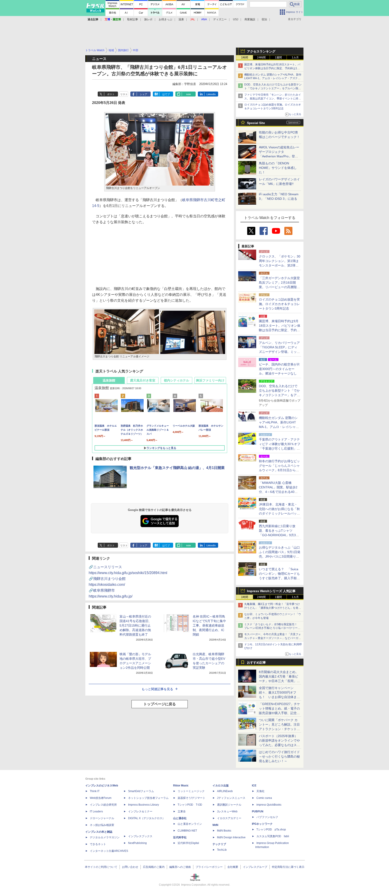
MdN (215, 825)
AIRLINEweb (225, 791)
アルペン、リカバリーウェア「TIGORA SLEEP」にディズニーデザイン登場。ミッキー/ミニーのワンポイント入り (279, 352)
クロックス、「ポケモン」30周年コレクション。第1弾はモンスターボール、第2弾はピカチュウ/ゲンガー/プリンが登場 (279, 265)
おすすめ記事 (256, 662)
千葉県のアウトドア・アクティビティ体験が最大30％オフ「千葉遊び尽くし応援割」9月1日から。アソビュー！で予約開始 (279, 448)
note (188, 94)
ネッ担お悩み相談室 (102, 825)
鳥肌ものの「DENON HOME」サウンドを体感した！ (278, 167)
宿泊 (264, 19)
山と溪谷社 (180, 818)
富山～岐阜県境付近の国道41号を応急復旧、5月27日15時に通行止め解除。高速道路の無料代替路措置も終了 (136, 625)
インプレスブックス (140, 836)
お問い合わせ (130, 867)
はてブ (166, 94)
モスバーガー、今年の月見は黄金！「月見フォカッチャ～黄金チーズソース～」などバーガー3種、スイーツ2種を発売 (272, 638)
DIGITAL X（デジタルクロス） (146, 818)
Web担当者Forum (100, 798)
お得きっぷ (165, 19)
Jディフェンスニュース (231, 798)
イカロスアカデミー (229, 818)
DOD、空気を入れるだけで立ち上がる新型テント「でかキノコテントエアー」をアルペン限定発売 (273, 88)
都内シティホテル (176, 380)
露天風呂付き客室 (142, 380)
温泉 (181, 19)
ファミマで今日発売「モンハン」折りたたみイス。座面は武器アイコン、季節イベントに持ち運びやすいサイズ (272, 98)
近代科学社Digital (188, 843)
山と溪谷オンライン (190, 823)
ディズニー (220, 19)
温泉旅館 (109, 380)
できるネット (98, 844)
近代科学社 (180, 837)
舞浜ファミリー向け (210, 380)
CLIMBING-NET (187, 830)
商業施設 (249, 19)
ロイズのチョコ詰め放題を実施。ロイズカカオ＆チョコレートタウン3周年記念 (279, 304)
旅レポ (148, 19)
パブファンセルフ (267, 817)
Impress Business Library (143, 804)
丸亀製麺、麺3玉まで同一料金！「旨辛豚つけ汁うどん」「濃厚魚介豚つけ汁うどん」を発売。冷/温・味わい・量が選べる (272, 607)
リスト (124, 94)
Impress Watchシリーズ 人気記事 (271, 591)
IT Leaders (96, 811)
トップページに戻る (159, 704)
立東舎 (182, 811)
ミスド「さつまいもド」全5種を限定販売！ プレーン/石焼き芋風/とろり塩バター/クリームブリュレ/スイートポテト (272, 628)
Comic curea (264, 798)
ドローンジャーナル (102, 818)
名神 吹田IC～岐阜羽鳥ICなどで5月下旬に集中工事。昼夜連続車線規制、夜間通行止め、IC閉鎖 (209, 625)
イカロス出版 (221, 785)
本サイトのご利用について (101, 867)
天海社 (260, 791)
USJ (235, 19)
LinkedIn (211, 94)
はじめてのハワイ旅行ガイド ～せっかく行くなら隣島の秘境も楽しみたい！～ (279, 756)
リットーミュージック (191, 791)
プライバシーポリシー (209, 867)
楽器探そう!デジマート (191, 798)
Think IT (95, 791)
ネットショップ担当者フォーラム (148, 798)
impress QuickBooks (268, 804)
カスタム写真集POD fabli (272, 836)
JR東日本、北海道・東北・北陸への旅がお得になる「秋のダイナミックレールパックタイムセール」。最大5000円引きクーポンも (279, 513)
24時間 (261, 57)
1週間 (278, 57)
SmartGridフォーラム (141, 791)
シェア (143, 94)
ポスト (111, 94)
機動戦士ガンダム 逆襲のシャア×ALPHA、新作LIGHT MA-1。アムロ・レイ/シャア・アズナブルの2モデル (272, 78)
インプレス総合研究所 (103, 804)
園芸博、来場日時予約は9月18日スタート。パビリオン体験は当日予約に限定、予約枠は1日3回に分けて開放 (272, 68)
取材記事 (132, 19)
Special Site (256, 123)
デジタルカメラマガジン (105, 837)
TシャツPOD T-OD (190, 804)
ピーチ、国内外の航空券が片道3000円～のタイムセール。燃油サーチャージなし (279, 369)
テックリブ (219, 844)
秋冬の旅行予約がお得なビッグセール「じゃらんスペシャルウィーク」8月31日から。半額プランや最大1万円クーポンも (279, 470)
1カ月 (295, 57)
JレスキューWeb (227, 811)
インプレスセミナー (140, 811)
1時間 (244, 57)
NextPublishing (137, 843)
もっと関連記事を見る (157, 689)
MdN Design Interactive (231, 837)
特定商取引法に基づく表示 (288, 867)
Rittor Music (181, 785)
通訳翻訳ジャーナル (229, 804)
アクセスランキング (261, 51)
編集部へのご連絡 (180, 867)
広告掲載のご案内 (154, 867)
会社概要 (232, 867)
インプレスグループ (255, 867)
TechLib (222, 849)
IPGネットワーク (262, 823)
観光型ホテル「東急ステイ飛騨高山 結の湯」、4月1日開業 (177, 468)
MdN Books (224, 830)
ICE (254, 785)
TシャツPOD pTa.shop (271, 829)
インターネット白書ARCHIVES (109, 851)
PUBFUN (257, 811)
